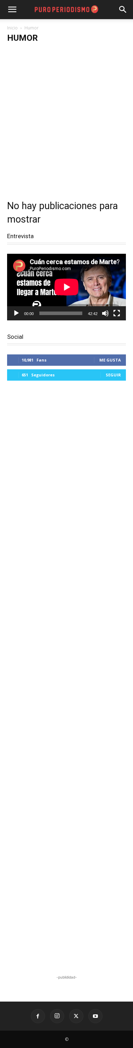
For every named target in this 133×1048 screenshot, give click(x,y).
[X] (76, 1016)
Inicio (12, 28)
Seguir (113, 374)
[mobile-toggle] (12, 9)
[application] (66, 287)
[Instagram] (57, 1016)
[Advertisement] (66, 118)
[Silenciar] (105, 313)
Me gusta (110, 360)
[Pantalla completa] (116, 313)
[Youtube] (95, 1016)
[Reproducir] (16, 313)
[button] (123, 9)
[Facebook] (38, 1016)
